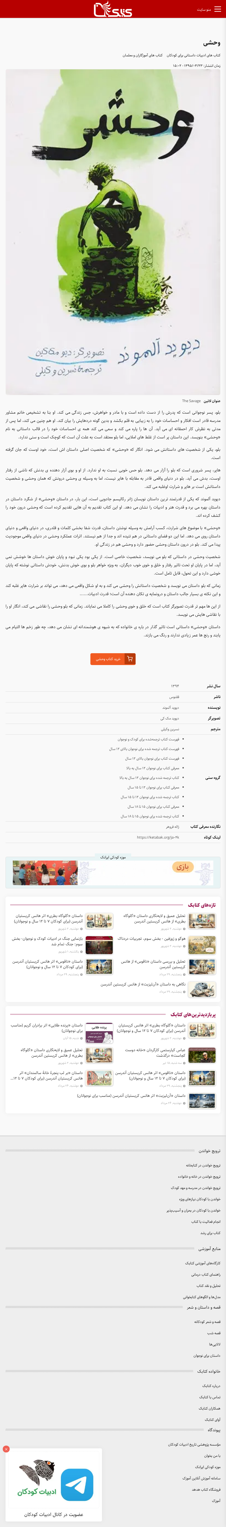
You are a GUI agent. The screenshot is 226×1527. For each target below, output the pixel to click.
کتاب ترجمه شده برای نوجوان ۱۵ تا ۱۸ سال (150, 816)
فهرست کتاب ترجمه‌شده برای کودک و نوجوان (148, 739)
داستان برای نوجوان (206, 1356)
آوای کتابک (212, 1420)
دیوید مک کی (169, 718)
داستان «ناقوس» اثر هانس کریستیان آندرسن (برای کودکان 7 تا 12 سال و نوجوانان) (47, 964)
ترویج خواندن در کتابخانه (203, 1165)
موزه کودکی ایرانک (207, 1467)
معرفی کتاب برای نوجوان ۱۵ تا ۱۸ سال (153, 807)
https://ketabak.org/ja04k (158, 837)
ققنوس (174, 697)
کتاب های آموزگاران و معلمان (143, 55)
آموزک (216, 1501)
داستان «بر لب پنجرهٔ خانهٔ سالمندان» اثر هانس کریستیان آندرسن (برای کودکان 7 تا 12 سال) (48, 1075)
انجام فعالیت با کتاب (205, 1222)
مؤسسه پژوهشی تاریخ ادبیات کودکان (194, 1444)
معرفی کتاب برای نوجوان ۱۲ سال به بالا (152, 768)
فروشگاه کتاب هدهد (206, 1490)
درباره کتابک (211, 1386)
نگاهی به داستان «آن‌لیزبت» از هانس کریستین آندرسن (143, 984)
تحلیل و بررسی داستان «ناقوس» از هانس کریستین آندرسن (153, 964)
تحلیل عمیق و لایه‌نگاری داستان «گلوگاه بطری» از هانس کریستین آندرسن (154, 918)
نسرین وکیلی (170, 729)
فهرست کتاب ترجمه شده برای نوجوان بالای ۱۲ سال (144, 749)
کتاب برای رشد (210, 1233)
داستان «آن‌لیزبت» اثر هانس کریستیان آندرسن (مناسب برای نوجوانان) (131, 1095)
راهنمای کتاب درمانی (205, 1274)
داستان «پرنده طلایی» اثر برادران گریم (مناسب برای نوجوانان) (47, 1028)
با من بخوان (212, 1456)
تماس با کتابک (209, 1397)
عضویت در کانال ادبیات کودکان (53, 1514)
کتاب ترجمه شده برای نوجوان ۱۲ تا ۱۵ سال (150, 797)
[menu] (217, 10)
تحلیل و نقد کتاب (208, 1286)
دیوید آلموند (170, 708)
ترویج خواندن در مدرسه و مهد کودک (195, 1188)
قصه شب (213, 1333)
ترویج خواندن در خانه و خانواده (199, 1177)
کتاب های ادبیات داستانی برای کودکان (193, 55)
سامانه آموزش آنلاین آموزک (201, 1478)
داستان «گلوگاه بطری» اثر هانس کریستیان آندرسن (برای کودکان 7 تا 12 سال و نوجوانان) (48, 918)
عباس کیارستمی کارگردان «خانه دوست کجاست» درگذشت (155, 1052)
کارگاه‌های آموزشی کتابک (202, 1263)
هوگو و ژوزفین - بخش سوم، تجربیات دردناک (151, 938)
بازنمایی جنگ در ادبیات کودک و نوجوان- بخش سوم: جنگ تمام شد (47, 941)
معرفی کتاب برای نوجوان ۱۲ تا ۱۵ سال (153, 787)
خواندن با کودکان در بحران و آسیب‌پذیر (193, 1210)
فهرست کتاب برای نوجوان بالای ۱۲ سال (152, 759)
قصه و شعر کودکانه (207, 1322)
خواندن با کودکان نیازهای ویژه (199, 1199)
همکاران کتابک (209, 1408)
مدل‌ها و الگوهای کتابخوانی (201, 1297)
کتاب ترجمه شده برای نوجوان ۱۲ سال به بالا (149, 778)
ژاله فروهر (172, 827)
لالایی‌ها (214, 1344)
